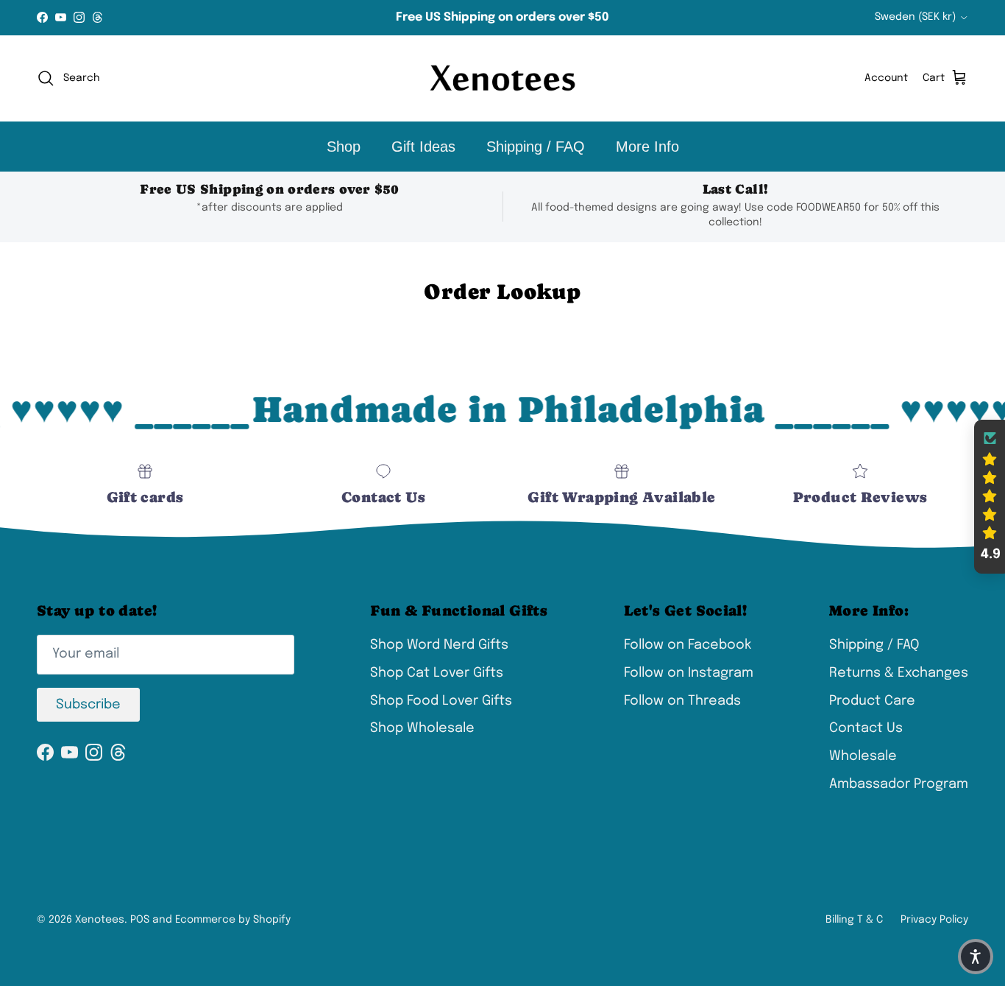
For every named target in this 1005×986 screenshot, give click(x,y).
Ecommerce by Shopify (233, 920)
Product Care (872, 701)
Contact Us (866, 728)
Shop (344, 146)
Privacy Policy (934, 920)
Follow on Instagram (688, 673)
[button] (989, 497)
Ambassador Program (898, 784)
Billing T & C (854, 920)
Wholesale (863, 756)
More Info (647, 146)
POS (139, 920)
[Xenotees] (502, 78)
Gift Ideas (423, 146)
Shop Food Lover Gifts (441, 701)
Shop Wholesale (422, 728)
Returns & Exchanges (898, 673)
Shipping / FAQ (535, 146)
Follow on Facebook (687, 645)
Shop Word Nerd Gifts (439, 645)
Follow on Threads (682, 701)
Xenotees (99, 920)
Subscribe (88, 704)
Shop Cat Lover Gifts (436, 673)
